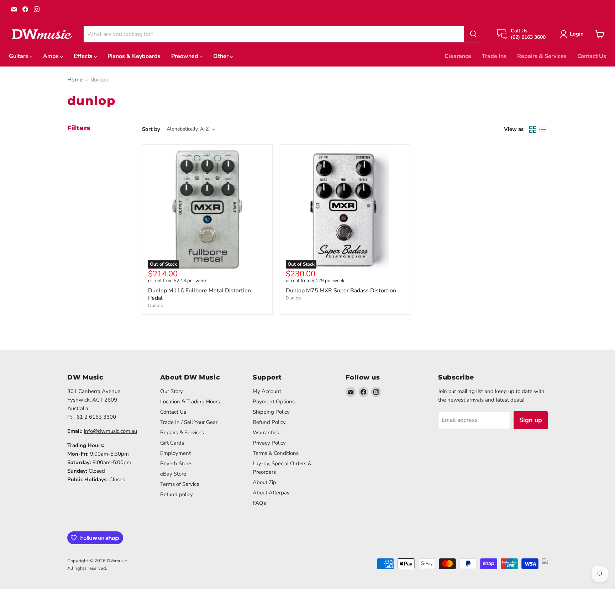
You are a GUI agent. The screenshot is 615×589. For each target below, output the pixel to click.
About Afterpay (271, 492)
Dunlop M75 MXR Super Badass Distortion (341, 290)
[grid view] (533, 129)
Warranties (266, 432)
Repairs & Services (542, 56)
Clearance (458, 56)
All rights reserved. (87, 568)
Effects (84, 56)
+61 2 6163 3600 (94, 416)
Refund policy (176, 494)
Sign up (530, 420)
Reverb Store (175, 463)
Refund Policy (269, 422)
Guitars (19, 56)
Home (75, 79)
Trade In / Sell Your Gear (188, 422)
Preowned (185, 56)
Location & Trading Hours (190, 401)
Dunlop (155, 305)
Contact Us (591, 56)
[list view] (543, 129)
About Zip (264, 482)
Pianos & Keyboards (134, 56)
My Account (267, 391)
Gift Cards (172, 442)
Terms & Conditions (276, 453)
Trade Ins (494, 56)
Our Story (171, 391)
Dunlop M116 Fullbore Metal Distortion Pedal (199, 294)
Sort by (151, 129)
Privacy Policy (269, 442)
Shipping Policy (271, 411)
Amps (51, 56)
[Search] (473, 34)
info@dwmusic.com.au (110, 431)
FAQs (259, 502)
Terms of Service (179, 484)
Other (221, 56)
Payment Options (274, 401)
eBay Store (173, 473)
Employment (175, 453)
